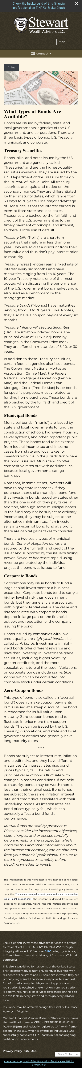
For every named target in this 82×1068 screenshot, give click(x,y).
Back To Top (66, 1054)
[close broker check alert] (76, 3)
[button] (65, 42)
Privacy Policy (12, 1051)
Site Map (30, 1051)
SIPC (48, 951)
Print (11, 67)
